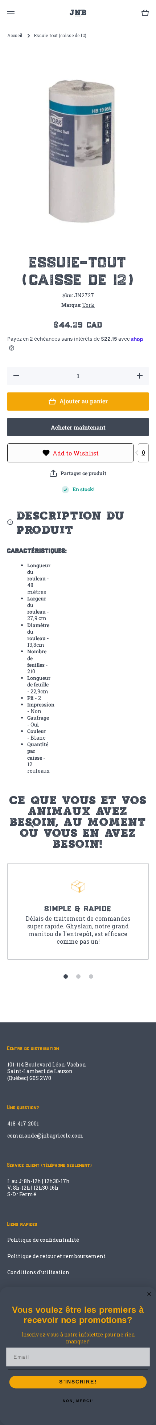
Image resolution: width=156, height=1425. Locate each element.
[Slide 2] (78, 976)
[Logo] (78, 12)
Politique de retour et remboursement (56, 1256)
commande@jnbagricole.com (45, 1135)
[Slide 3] (91, 976)
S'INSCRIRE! (78, 1382)
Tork (88, 304)
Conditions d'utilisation (38, 1272)
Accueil (14, 35)
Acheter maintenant (78, 427)
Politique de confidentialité (43, 1239)
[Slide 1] (65, 976)
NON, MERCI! (78, 1401)
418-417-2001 (23, 1123)
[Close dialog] (149, 1294)
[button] (78, 473)
